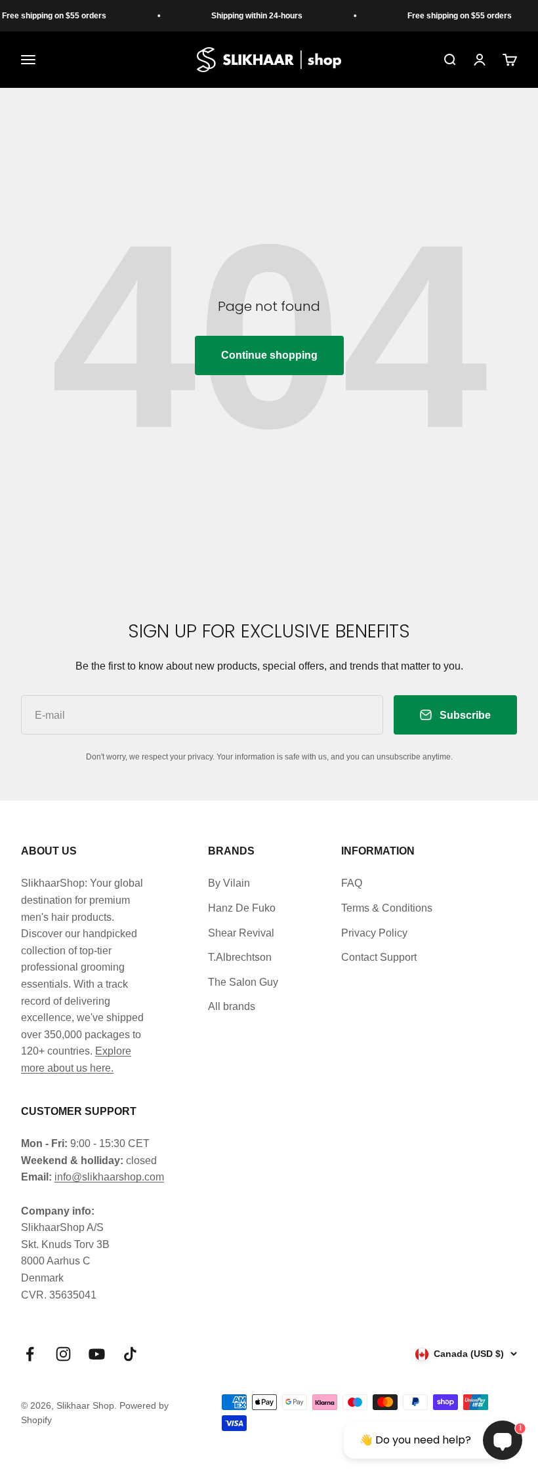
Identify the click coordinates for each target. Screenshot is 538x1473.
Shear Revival (241, 932)
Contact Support (379, 957)
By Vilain (229, 883)
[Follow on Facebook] (30, 1354)
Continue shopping (269, 355)
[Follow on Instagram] (63, 1354)
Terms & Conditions (386, 908)
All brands (231, 1006)
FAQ (351, 883)
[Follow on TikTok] (130, 1354)
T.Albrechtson (240, 957)
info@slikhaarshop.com (109, 1176)
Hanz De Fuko (242, 908)
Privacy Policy (374, 932)
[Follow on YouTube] (97, 1354)
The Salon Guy (243, 982)
